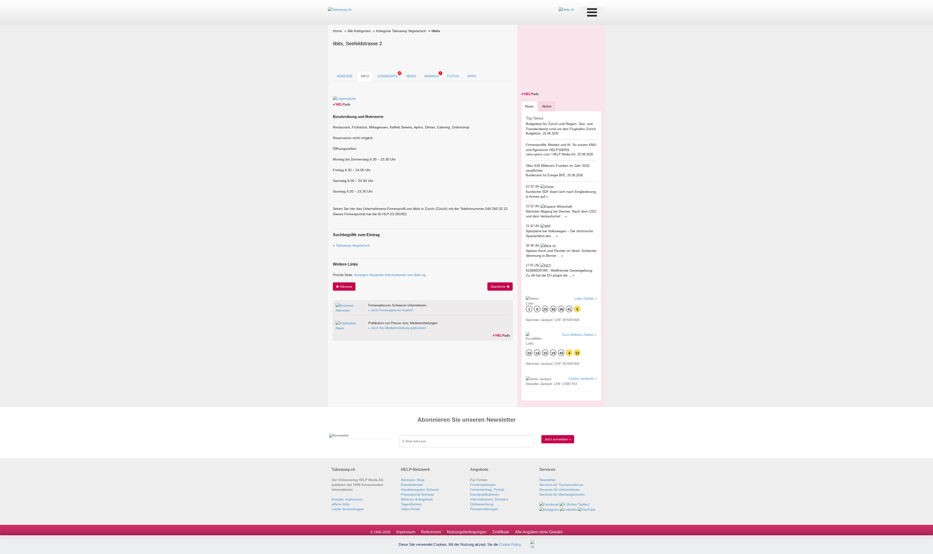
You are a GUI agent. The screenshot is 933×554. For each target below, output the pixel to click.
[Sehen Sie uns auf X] (574, 504)
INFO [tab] (365, 76)
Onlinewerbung (481, 504)
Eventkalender (412, 485)
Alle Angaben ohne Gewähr (539, 532)
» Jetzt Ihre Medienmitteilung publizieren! (397, 328)
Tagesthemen (411, 504)
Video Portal (410, 509)
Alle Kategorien (359, 31)
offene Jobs (341, 504)
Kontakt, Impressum (347, 499)
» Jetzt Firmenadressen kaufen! (390, 310)
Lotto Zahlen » (585, 298)
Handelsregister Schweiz (420, 489)
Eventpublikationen (484, 494)
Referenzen (431, 532)
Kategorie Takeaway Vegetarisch (401, 31)
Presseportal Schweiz (417, 494)
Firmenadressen (482, 485)
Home (337, 31)
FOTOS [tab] (453, 76)
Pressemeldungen (484, 509)
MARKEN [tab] (432, 75)
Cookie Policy (510, 544)
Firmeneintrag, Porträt (487, 489)
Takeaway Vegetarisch (353, 245)
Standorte (499, 286)
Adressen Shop (412, 480)
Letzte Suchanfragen (348, 509)
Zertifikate (500, 532)
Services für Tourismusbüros (561, 485)
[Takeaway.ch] (340, 9)
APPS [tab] (471, 76)
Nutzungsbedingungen (466, 532)
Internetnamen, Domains (489, 499)
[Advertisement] (557, 58)
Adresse (345, 286)
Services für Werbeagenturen (562, 494)
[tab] (529, 106)
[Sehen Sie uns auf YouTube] (586, 509)
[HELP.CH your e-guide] (566, 9)
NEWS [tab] (411, 76)
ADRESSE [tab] (345, 76)
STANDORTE (389, 75)
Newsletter (547, 480)
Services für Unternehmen (559, 489)
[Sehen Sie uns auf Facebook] (549, 504)
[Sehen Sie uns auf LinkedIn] (568, 509)
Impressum (405, 532)
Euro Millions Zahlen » (579, 335)
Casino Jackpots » (583, 378)
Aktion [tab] (547, 106)
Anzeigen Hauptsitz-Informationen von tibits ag (390, 275)
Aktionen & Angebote (417, 499)
